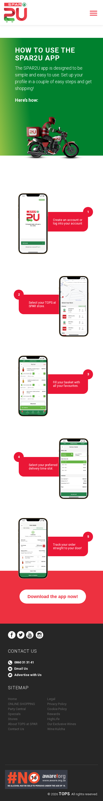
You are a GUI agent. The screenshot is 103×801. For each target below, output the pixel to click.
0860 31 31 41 (24, 662)
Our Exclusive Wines (61, 724)
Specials (14, 714)
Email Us (21, 668)
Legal (51, 699)
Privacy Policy (56, 704)
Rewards (53, 714)
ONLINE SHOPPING (21, 704)
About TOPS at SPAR (23, 724)
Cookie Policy (57, 709)
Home (12, 699)
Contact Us (16, 729)
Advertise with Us (28, 675)
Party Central (17, 709)
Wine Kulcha (56, 729)
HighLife (53, 719)
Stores (13, 719)
